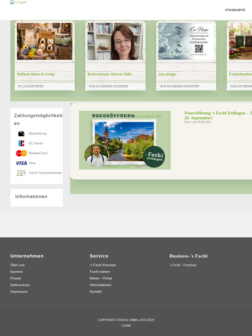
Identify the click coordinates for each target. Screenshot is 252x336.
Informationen (100, 285)
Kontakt (96, 291)
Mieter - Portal (101, 278)
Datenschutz (20, 285)
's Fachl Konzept (103, 265)
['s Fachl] (18, 2)
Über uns (17, 265)
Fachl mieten (100, 272)
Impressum (19, 291)
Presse (15, 278)
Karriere (16, 272)
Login (126, 325)
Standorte (235, 10)
